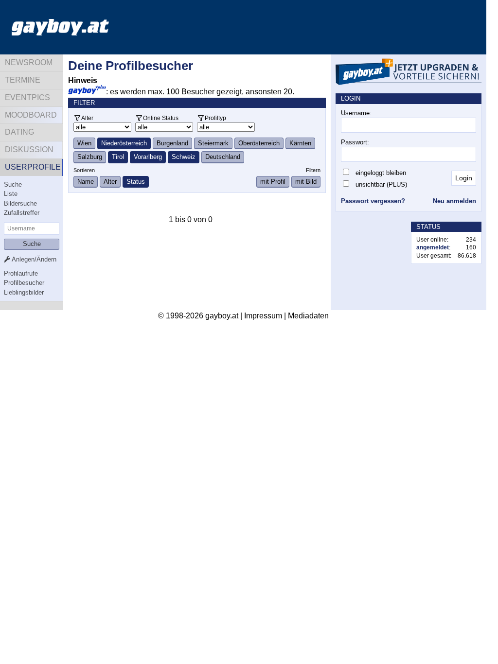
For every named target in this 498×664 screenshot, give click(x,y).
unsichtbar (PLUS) (381, 184)
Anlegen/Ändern (33, 259)
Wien (84, 143)
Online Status (160, 118)
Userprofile (33, 167)
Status (135, 181)
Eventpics (27, 97)
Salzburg (89, 156)
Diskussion (29, 149)
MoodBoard (31, 115)
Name (85, 181)
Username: (356, 113)
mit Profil (272, 181)
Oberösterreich (259, 143)
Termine (22, 80)
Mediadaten (308, 316)
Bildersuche (20, 203)
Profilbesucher (24, 282)
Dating (19, 132)
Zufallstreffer (21, 212)
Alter (87, 118)
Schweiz (184, 156)
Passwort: (355, 142)
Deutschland (222, 156)
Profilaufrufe (21, 273)
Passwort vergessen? (373, 201)
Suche (13, 184)
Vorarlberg (148, 156)
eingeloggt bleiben (381, 172)
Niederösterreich (124, 143)
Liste (11, 193)
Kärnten (300, 143)
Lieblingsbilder (24, 292)
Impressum (263, 316)
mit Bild (306, 181)
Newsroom (29, 62)
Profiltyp (215, 118)
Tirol (118, 156)
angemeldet (432, 247)
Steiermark (213, 143)
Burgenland (172, 143)
